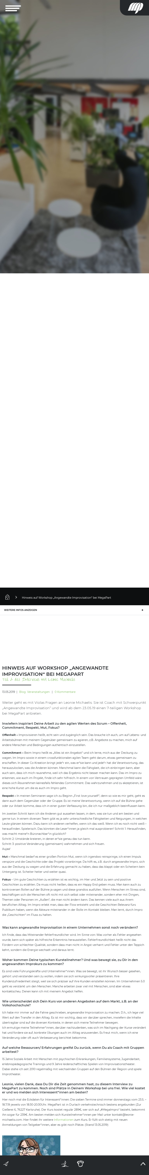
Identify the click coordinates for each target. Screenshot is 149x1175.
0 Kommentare (64, 692)
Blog (22, 692)
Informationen (64, 1119)
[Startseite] (138, 8)
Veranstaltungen (38, 692)
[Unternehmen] (80, 1163)
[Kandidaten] (65, 1163)
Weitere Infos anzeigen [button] (20, 610)
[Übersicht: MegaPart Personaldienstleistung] (12, 597)
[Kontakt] (6, 1165)
